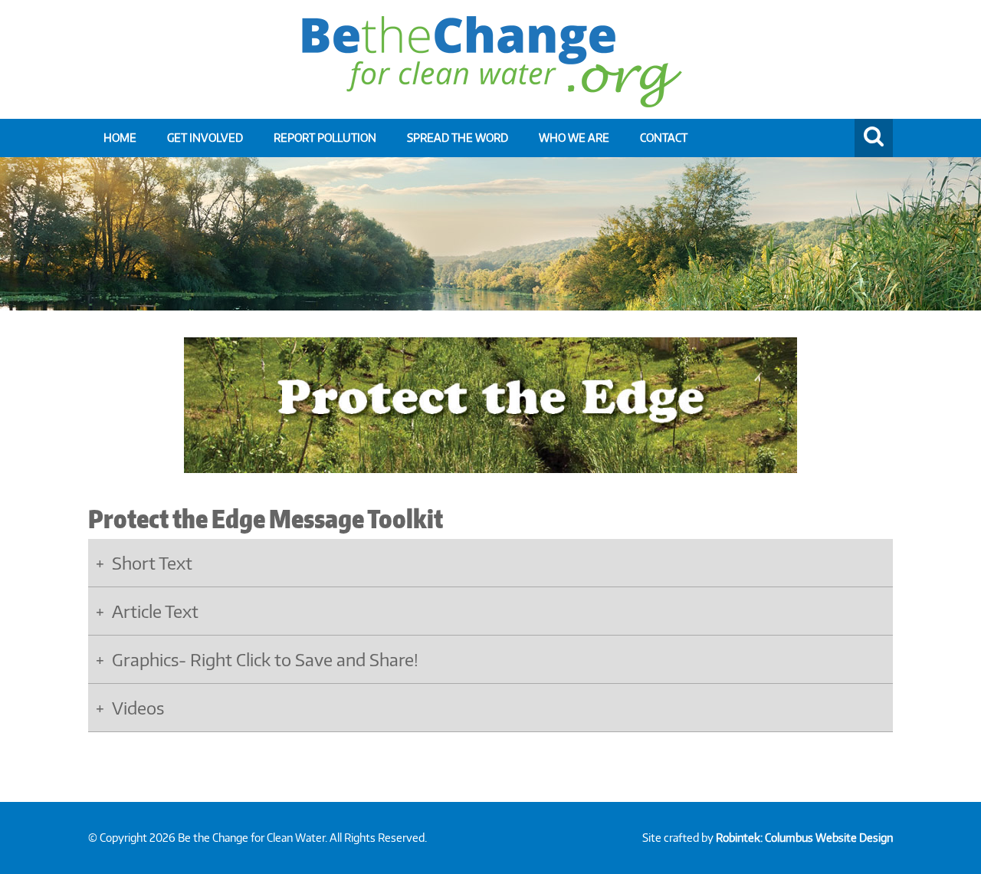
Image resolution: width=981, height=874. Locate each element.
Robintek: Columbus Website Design (804, 837)
